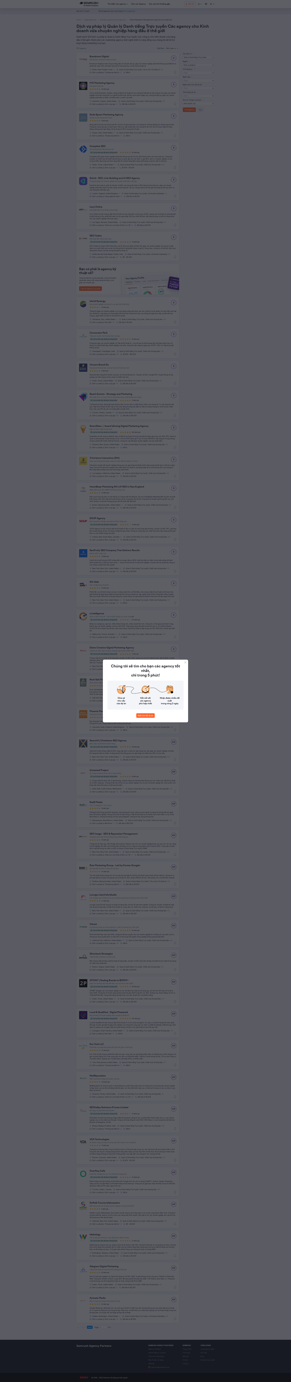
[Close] (185, 662)
